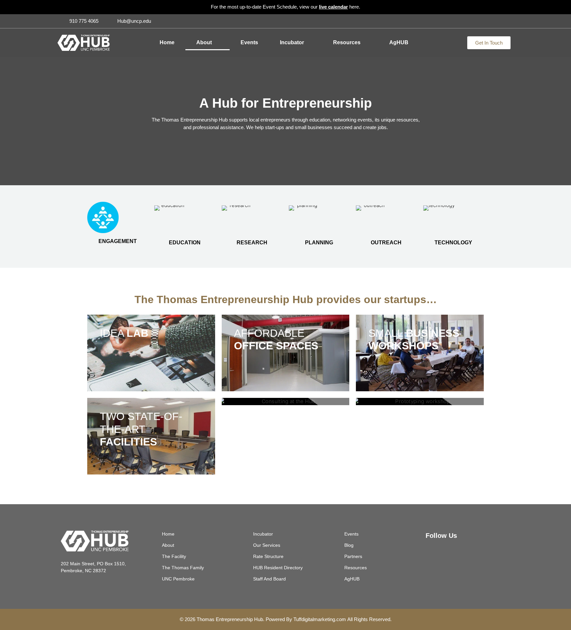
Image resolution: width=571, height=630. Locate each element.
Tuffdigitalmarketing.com (319, 619)
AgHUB (398, 42)
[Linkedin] (505, 21)
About (204, 42)
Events (249, 42)
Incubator (292, 42)
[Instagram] (494, 21)
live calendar (333, 7)
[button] (217, 42)
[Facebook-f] (483, 21)
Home (167, 42)
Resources (347, 42)
